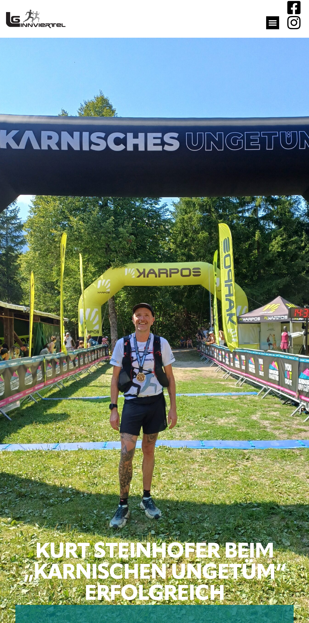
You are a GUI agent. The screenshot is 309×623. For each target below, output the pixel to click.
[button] (272, 23)
